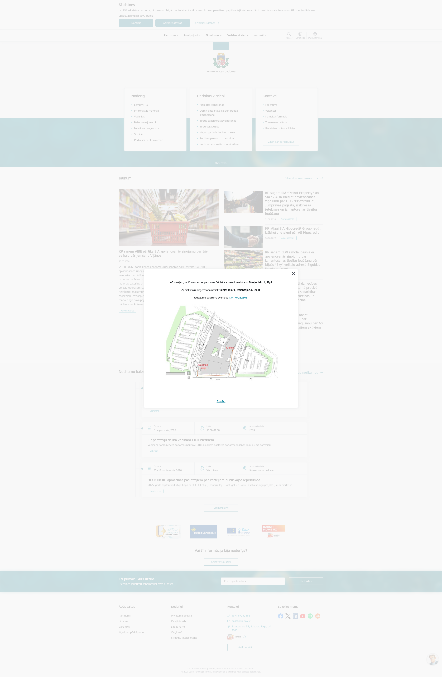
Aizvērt (221, 401)
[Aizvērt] (293, 273)
